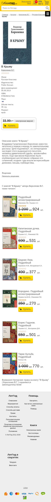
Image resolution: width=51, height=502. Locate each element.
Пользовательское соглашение (13, 420)
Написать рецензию (10, 176)
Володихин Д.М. (34, 328)
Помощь (33, 409)
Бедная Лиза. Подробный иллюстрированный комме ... (29, 264)
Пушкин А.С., (23, 234)
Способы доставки (13, 410)
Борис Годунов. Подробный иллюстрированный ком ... (29, 326)
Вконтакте (13, 465)
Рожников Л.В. (33, 234)
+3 (5, 73)
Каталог (13, 15)
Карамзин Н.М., (24, 266)
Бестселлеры (34, 433)
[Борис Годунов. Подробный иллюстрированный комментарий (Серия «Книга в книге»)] (9, 332)
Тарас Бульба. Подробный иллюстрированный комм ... (29, 358)
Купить (11, 125)
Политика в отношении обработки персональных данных (12, 426)
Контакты (12, 416)
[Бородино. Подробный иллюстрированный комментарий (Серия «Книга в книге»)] (9, 298)
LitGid (25, 488)
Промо (12, 413)
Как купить (33, 401)
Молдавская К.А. (36, 266)
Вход (29, 3)
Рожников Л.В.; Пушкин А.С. (28, 203)
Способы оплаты (13, 407)
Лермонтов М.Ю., (24, 297)
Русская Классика (38, 15)
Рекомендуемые (33, 436)
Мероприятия (13, 404)
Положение (13, 431)
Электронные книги (33, 430)
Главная (5, 15)
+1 (2, 73)
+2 (3, 73)
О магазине (13, 401)
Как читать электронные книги (33, 405)
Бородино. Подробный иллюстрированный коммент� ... (30, 294)
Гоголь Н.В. (22, 360)
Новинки (33, 439)
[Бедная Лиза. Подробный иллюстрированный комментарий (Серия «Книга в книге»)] (9, 269)
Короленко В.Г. (24, 15)
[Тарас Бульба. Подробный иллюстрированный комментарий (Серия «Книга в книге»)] (9, 363)
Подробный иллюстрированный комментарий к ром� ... (31, 200)
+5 (8, 73)
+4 (7, 73)
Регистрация (26, 1)
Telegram (13, 462)
